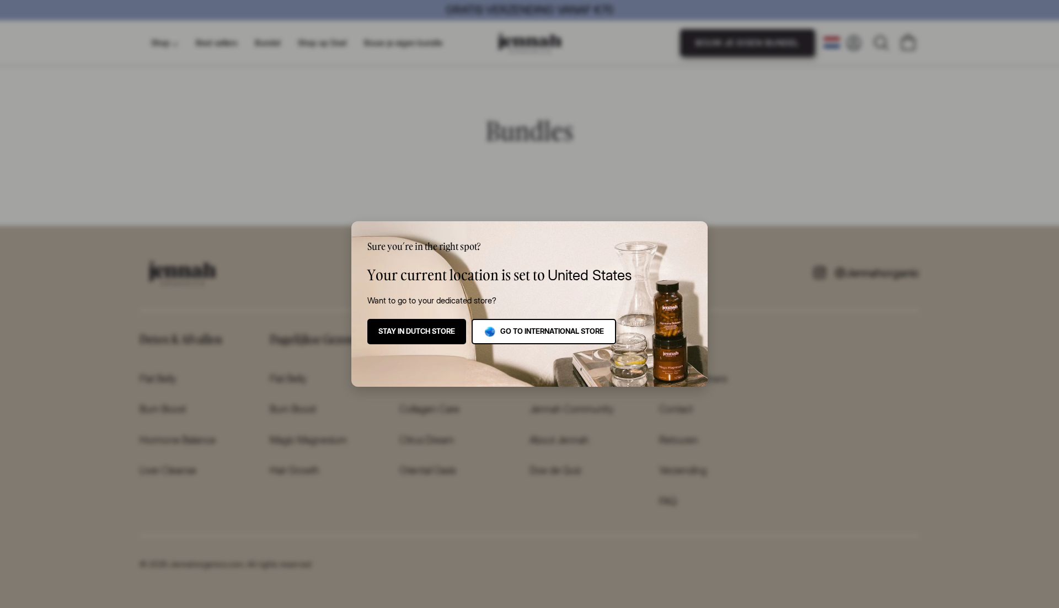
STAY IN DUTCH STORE (416, 331)
